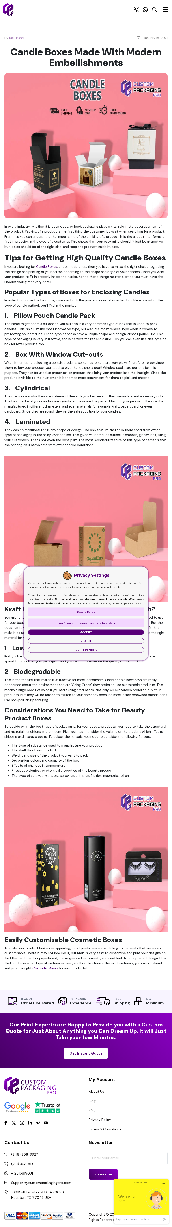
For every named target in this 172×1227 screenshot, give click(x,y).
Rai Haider (16, 38)
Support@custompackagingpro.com (41, 1182)
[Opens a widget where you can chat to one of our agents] (141, 1201)
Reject (86, 641)
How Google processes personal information (86, 623)
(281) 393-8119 (22, 1164)
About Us (96, 1091)
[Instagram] (22, 1123)
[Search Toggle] (154, 10)
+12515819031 (22, 1173)
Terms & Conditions (105, 1129)
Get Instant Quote (86, 1053)
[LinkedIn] (30, 1122)
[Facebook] (5, 1122)
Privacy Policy (100, 1119)
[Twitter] (14, 1123)
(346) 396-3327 (24, 1154)
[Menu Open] (165, 11)
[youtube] (46, 1123)
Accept (86, 632)
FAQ (92, 1110)
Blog (92, 1100)
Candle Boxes (46, 266)
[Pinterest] (38, 1122)
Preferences (86, 650)
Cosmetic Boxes (45, 968)
